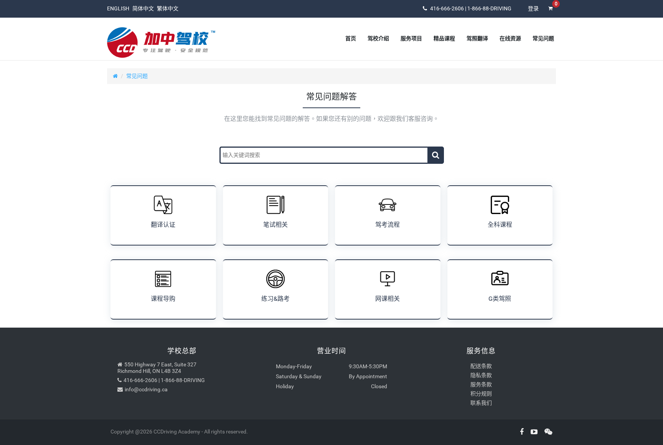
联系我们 (481, 403)
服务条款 (481, 384)
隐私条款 (481, 375)
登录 (533, 8)
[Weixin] (545, 432)
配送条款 (481, 366)
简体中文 (143, 8)
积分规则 (481, 394)
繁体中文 (167, 8)
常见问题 (137, 76)
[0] (550, 13)
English (118, 8)
